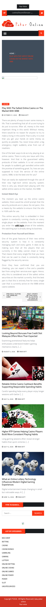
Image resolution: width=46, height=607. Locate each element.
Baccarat (6, 538)
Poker (4, 579)
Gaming (5, 556)
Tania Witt (24, 115)
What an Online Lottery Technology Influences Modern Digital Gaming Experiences (19, 482)
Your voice (23, 6)
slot (4, 583)
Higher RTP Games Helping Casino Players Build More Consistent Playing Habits (22, 432)
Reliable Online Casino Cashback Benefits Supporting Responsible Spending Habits (22, 385)
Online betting (8, 564)
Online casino (8, 568)
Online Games (8, 571)
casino (5, 104)
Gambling (6, 553)
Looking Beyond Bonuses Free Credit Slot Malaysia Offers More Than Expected (22, 334)
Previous (32, 13)
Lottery (5, 560)
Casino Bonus (8, 549)
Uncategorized (8, 586)
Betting (5, 542)
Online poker (8, 575)
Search (41, 33)
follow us (41, 13)
